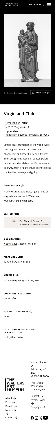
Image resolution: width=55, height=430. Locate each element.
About (9, 398)
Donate (9, 406)
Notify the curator (14, 337)
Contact (35, 396)
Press (8, 402)
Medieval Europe (38, 134)
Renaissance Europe (17, 134)
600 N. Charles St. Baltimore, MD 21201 (39, 367)
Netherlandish (12, 123)
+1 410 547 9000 (40, 376)
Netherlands (10, 243)
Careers (9, 417)
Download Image (42, 92)
